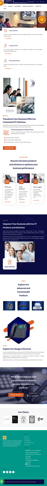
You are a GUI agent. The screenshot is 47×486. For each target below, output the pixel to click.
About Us (10, 6)
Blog (5, 8)
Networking (18, 6)
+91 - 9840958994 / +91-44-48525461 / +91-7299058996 (7, 2)
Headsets (36, 187)
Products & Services (30, 442)
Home (5, 6)
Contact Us (38, 6)
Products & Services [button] (28, 6)
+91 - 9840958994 (34, 396)
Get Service (8, 38)
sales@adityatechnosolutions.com (20, 2)
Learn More (7, 202)
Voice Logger (23, 187)
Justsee (34, 481)
